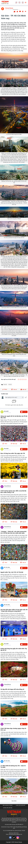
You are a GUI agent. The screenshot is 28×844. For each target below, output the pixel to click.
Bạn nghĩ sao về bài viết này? (8, 379)
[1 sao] (18, 379)
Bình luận (5, 393)
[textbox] (13, 397)
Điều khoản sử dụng (7, 805)
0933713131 (16, 833)
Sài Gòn (10, 384)
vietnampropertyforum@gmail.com (15, 834)
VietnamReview (7, 486)
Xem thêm (14, 800)
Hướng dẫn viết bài (7, 807)
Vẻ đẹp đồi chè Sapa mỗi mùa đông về (12, 689)
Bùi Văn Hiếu (7, 567)
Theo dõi (24, 411)
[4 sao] (24, 379)
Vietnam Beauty (9, 8)
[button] (23, 443)
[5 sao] (26, 379)
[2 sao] (20, 379)
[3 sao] (22, 379)
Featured (5, 384)
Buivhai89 (6, 411)
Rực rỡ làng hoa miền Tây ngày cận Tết (13, 453)
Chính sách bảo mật (20, 805)
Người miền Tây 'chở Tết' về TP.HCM (12, 572)
